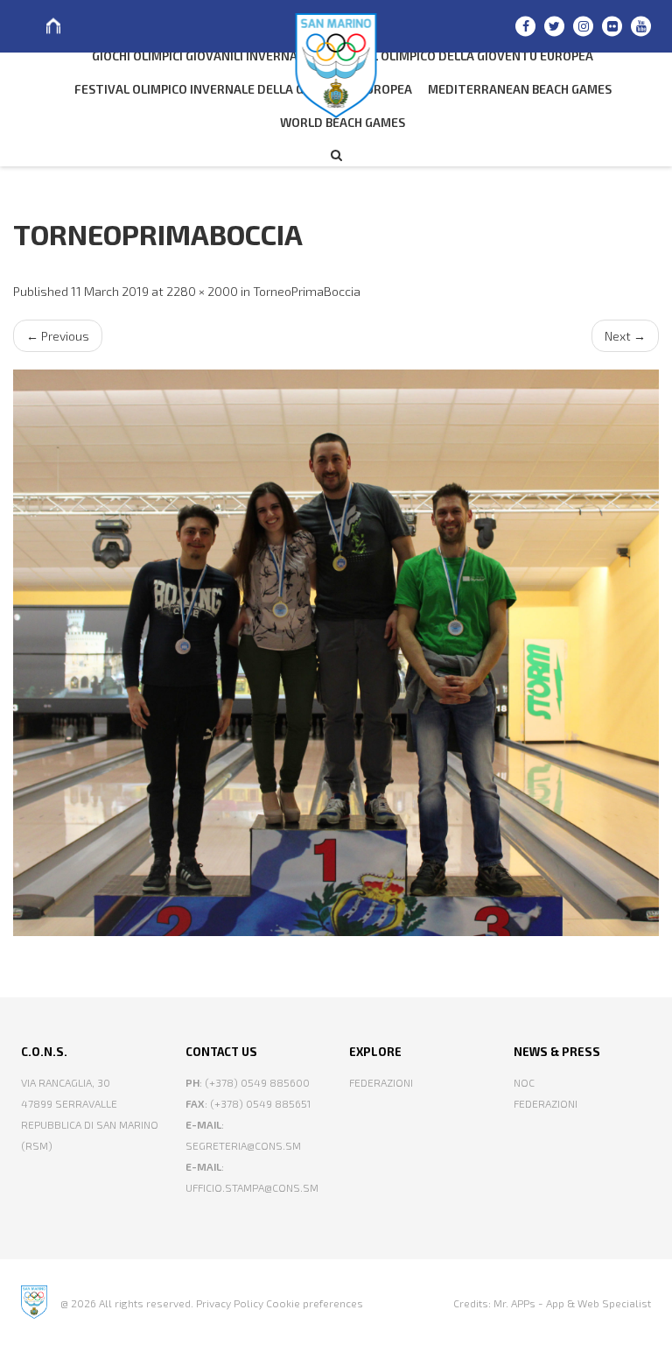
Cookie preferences (314, 1303)
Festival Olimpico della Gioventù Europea (458, 55)
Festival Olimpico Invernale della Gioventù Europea (243, 88)
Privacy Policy (229, 1303)
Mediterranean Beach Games (520, 88)
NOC (524, 1082)
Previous (57, 335)
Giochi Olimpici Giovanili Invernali (199, 55)
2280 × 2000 (202, 291)
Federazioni (381, 1082)
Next (625, 335)
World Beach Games (342, 122)
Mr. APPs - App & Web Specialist (572, 1303)
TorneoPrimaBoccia (306, 291)
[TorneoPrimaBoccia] (336, 653)
